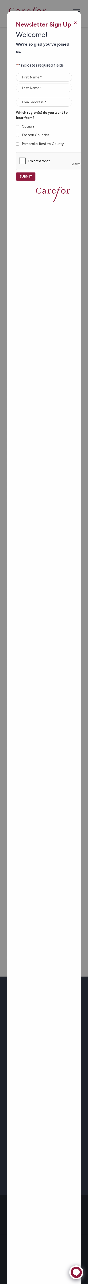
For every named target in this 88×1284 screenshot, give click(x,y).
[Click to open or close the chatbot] (76, 1272)
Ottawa (28, 126)
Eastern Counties (35, 135)
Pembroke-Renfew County (43, 144)
